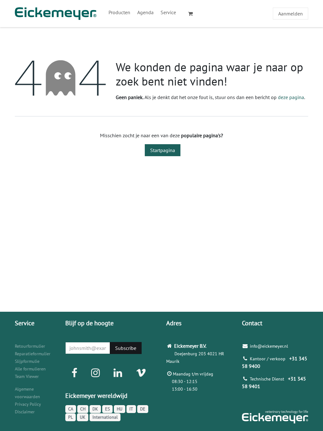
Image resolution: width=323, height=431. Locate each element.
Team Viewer (27, 376)
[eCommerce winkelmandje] (193, 13)
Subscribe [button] (125, 348)
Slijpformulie (27, 361)
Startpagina (162, 150)
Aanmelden (290, 13)
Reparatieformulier (32, 354)
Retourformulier (30, 346)
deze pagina (291, 97)
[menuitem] (119, 12)
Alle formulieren (30, 369)
